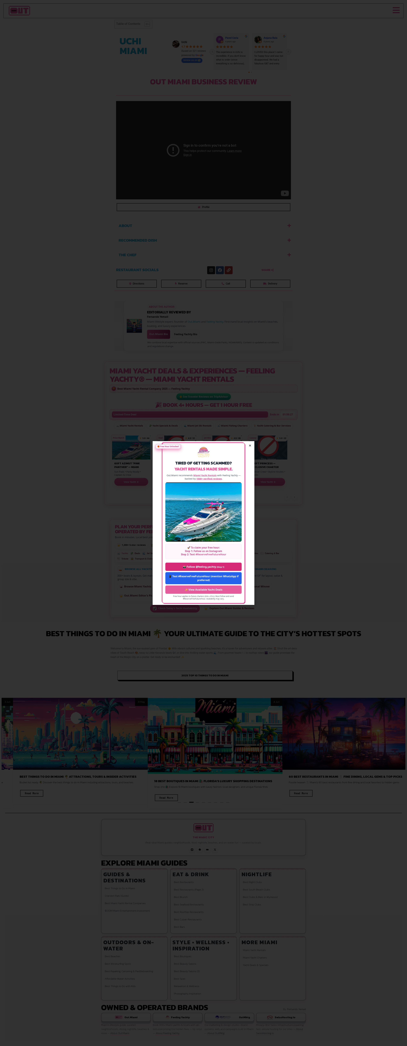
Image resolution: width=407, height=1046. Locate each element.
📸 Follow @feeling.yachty (203, 567)
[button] (250, 445)
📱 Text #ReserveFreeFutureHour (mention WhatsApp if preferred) (203, 578)
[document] (203, 523)
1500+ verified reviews (209, 478)
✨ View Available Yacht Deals (203, 589)
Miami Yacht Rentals (205, 475)
